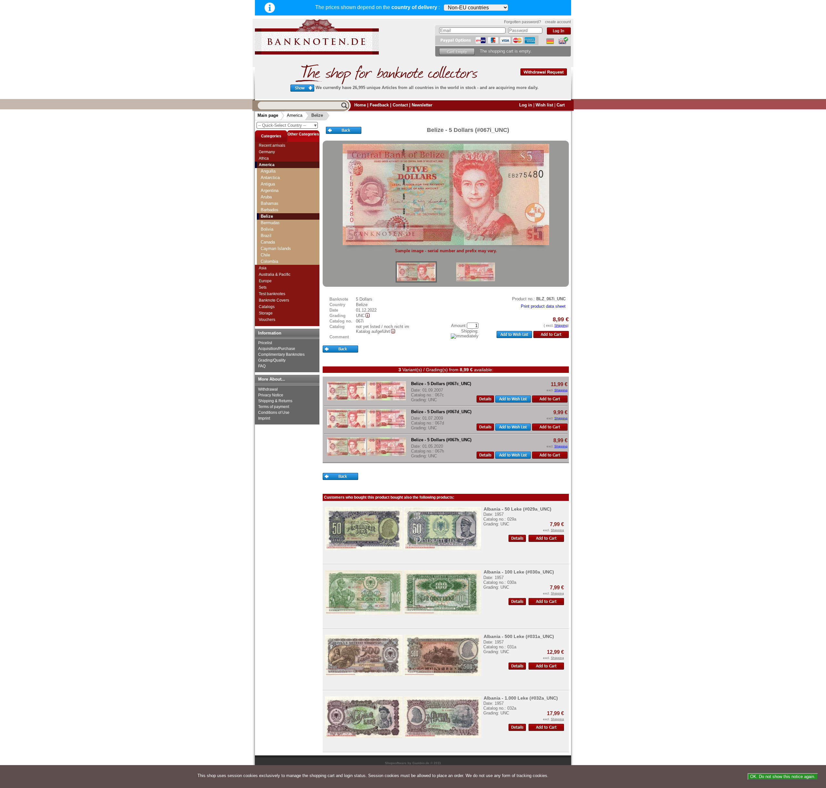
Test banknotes (272, 294)
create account (558, 22)
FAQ (262, 366)
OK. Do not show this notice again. (782, 776)
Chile (265, 255)
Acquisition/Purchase (276, 348)
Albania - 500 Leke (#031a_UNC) (519, 636)
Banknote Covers (274, 300)
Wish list (544, 105)
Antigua (268, 184)
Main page (267, 115)
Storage (266, 313)
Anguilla (268, 171)
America (294, 115)
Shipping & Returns (275, 401)
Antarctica (270, 177)
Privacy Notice (270, 395)
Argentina (269, 190)
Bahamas (269, 203)
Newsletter (422, 105)
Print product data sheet (543, 306)
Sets (263, 287)
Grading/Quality (272, 360)
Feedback (379, 105)
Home (360, 105)
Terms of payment (273, 406)
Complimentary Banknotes (281, 354)
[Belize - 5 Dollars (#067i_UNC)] (416, 272)
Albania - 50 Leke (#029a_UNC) (517, 509)
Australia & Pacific (274, 274)
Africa (264, 158)
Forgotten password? (522, 22)
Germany (267, 152)
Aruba (266, 197)
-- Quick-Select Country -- (287, 125)
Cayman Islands (276, 248)
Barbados (269, 209)
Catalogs (267, 306)
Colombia (269, 261)
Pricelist (265, 343)
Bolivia (267, 229)
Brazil (266, 235)
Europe (265, 281)
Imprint (264, 418)
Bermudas (270, 222)
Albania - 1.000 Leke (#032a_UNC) (521, 698)
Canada (268, 242)
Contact (400, 105)
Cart (561, 105)
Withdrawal (268, 389)
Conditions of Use (273, 412)
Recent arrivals (272, 145)
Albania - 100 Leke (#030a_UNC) (519, 571)
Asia (263, 268)
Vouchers (267, 319)
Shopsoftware (396, 763)
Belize (317, 115)
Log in (525, 105)
